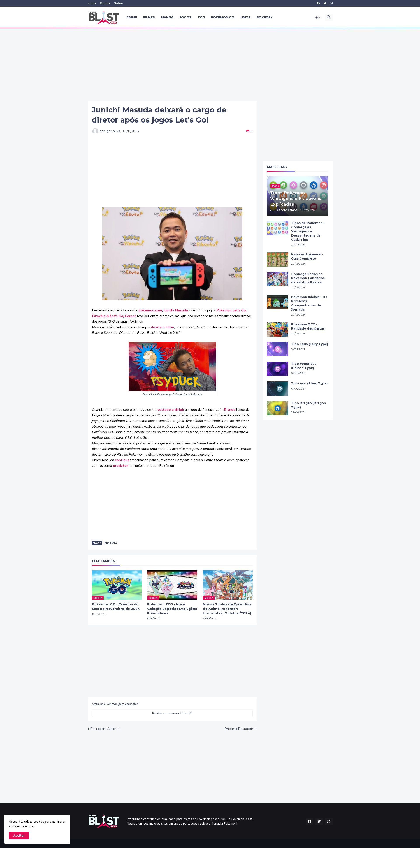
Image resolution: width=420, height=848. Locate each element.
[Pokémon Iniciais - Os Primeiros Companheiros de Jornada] (277, 302)
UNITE (245, 17)
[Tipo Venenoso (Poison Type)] (277, 369)
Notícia (111, 543)
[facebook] (318, 3)
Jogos (185, 17)
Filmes (149, 17)
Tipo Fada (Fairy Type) (309, 344)
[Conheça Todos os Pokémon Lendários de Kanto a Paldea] (277, 279)
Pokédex (265, 17)
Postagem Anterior (105, 729)
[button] (318, 17)
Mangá (167, 17)
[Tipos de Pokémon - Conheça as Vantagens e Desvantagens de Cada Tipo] (277, 228)
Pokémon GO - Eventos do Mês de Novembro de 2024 (116, 606)
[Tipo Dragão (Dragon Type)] (277, 408)
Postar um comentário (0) (172, 713)
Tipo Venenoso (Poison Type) (304, 366)
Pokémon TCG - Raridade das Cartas (308, 326)
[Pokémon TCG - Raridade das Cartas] (277, 329)
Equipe (105, 3)
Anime (131, 17)
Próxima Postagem (239, 729)
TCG (201, 17)
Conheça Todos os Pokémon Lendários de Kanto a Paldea (308, 278)
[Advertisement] (210, 64)
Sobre (118, 3)
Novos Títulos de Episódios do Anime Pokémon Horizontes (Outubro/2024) (227, 608)
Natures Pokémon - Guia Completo (307, 256)
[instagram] (331, 3)
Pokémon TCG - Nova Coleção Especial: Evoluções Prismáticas (172, 608)
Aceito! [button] (18, 835)
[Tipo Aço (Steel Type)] (277, 388)
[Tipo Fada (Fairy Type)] (277, 349)
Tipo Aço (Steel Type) (309, 383)
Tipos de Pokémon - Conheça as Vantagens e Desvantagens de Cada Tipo (308, 231)
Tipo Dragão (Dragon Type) (308, 405)
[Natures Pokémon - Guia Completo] (277, 259)
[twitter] (325, 3)
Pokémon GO (222, 17)
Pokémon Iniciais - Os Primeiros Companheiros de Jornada (309, 303)
